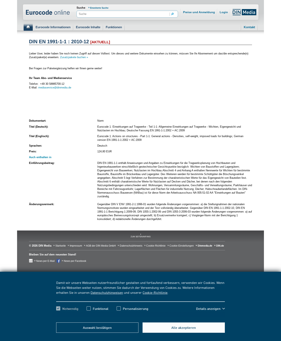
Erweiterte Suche (99, 8)
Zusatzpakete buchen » (74, 57)
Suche (81, 7)
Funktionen (114, 27)
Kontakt (249, 27)
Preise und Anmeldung (199, 12)
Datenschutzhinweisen (107, 292)
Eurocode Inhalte (88, 27)
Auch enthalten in (40, 157)
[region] (140, 299)
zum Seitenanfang (141, 237)
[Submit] (172, 14)
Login (224, 12)
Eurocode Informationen (53, 27)
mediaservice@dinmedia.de (54, 87)
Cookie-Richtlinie (155, 292)
